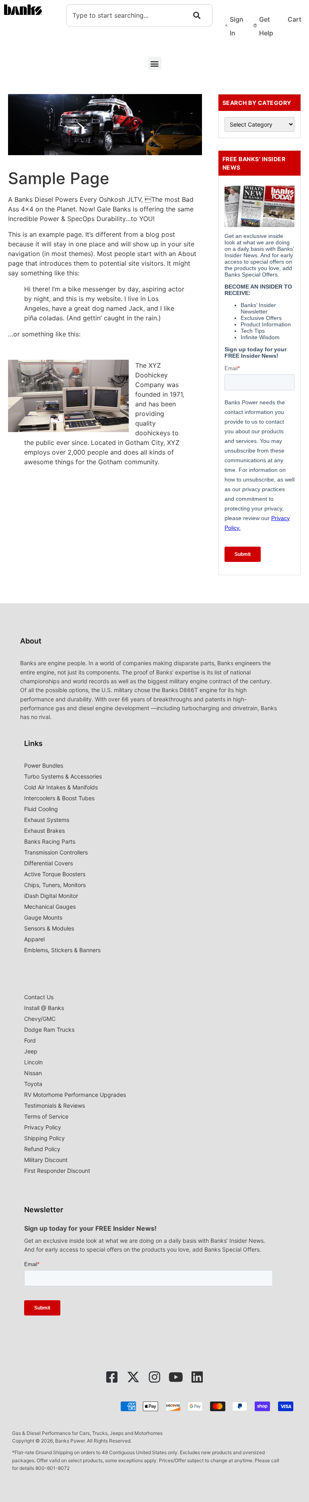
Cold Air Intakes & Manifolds (61, 787)
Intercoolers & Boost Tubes (59, 798)
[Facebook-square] (111, 1377)
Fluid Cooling (41, 808)
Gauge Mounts (43, 917)
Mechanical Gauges (50, 906)
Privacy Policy (42, 1127)
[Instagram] (154, 1377)
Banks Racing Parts (49, 841)
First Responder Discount (57, 1170)
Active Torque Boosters (54, 874)
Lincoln (33, 1062)
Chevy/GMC (40, 1018)
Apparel (34, 939)
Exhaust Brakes (44, 830)
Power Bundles (43, 765)
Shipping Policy (44, 1138)
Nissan (33, 1073)
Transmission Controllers (56, 852)
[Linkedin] (197, 1377)
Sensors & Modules (49, 928)
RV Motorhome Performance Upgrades (75, 1094)
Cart (294, 19)
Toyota (33, 1083)
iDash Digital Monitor (51, 895)
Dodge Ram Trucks (49, 1029)
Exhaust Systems (46, 819)
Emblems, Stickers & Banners (62, 950)
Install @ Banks (44, 1007)
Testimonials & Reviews (54, 1105)
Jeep (30, 1051)
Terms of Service (46, 1116)
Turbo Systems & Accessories (63, 776)
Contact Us (39, 997)
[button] (154, 63)
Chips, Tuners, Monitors (55, 884)
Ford (30, 1040)
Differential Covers (48, 863)
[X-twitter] (133, 1377)
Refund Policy (42, 1148)
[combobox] (139, 15)
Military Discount (46, 1159)
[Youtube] (175, 1377)
